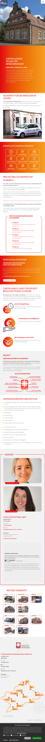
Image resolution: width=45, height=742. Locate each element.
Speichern (27, 738)
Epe (6, 604)
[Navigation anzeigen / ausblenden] (43, 2)
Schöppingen (21, 616)
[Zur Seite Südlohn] (9, 630)
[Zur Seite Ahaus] (9, 599)
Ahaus (6, 594)
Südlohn (7, 626)
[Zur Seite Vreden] (22, 630)
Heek (6, 616)
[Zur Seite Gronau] (22, 609)
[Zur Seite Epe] (9, 609)
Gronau (20, 604)
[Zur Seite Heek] (9, 620)
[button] (11, 152)
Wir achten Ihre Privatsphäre (22, 725)
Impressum (5, 740)
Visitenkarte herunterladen (10, 538)
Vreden (20, 626)
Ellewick (34, 594)
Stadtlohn (34, 616)
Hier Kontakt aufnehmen (9, 280)
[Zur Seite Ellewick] (36, 599)
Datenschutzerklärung (21, 733)
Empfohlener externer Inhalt (11, 553)
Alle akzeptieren (37, 738)
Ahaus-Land (21, 594)
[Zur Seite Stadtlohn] (36, 620)
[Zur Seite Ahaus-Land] (22, 599)
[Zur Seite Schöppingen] (22, 620)
